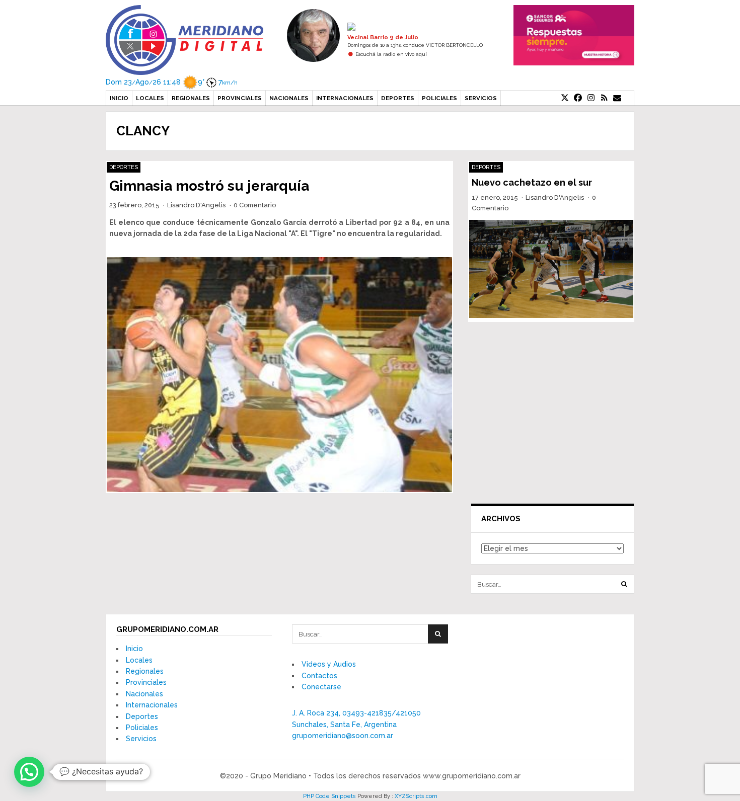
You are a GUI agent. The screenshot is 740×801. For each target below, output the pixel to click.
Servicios (481, 98)
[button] (29, 772)
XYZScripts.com (416, 796)
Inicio (119, 98)
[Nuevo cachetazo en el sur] (551, 269)
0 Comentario (255, 205)
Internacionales (345, 98)
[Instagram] (591, 98)
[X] (564, 98)
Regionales (191, 98)
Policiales (439, 98)
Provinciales (239, 98)
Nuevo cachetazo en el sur (532, 182)
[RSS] (604, 98)
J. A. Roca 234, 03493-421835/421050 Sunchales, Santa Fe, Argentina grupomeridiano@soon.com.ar (356, 724)
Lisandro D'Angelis (196, 205)
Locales (150, 98)
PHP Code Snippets (329, 796)
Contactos (319, 676)
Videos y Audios (329, 664)
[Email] (617, 98)
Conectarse (321, 687)
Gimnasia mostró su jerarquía (209, 186)
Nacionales (289, 98)
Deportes (397, 98)
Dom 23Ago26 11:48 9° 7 (172, 82)
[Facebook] (577, 98)
